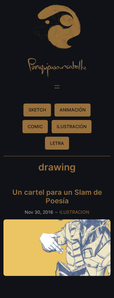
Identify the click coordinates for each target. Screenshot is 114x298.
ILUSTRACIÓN (71, 126)
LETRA (57, 143)
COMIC (35, 126)
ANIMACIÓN (73, 109)
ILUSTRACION (74, 212)
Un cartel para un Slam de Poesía (57, 196)
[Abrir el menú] (57, 87)
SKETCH (37, 109)
